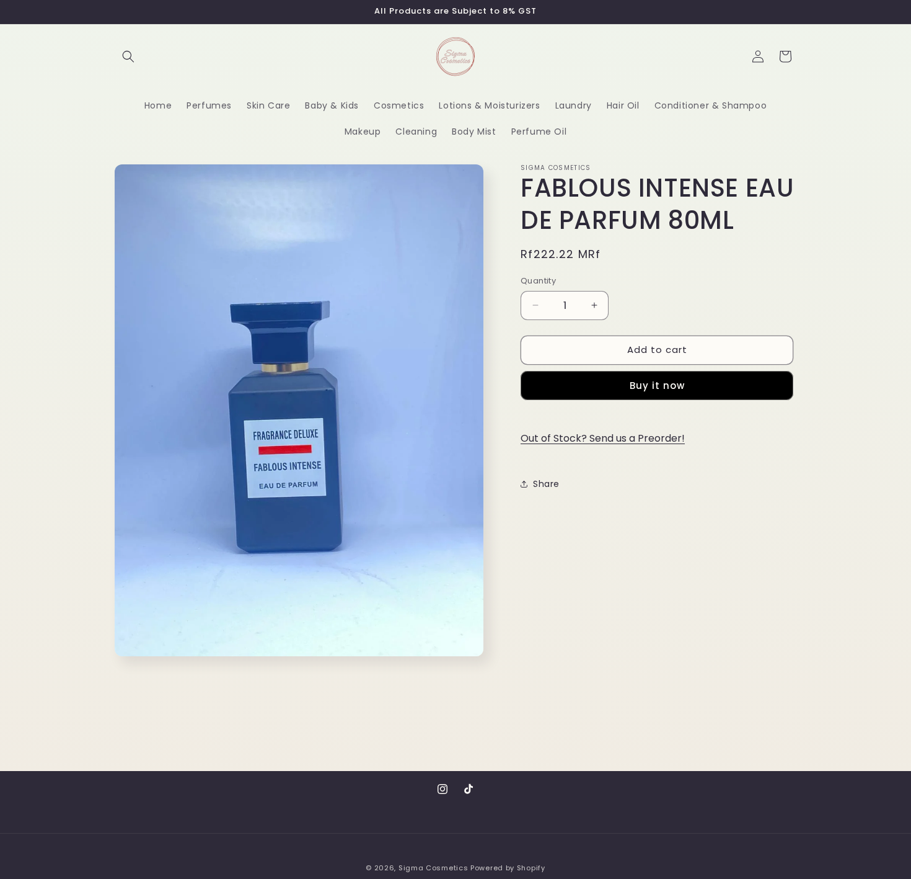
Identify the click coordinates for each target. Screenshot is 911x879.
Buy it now (657, 384)
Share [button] (546, 484)
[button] (128, 56)
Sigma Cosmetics (433, 868)
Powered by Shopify (507, 868)
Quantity (538, 281)
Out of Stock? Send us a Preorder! (603, 438)
